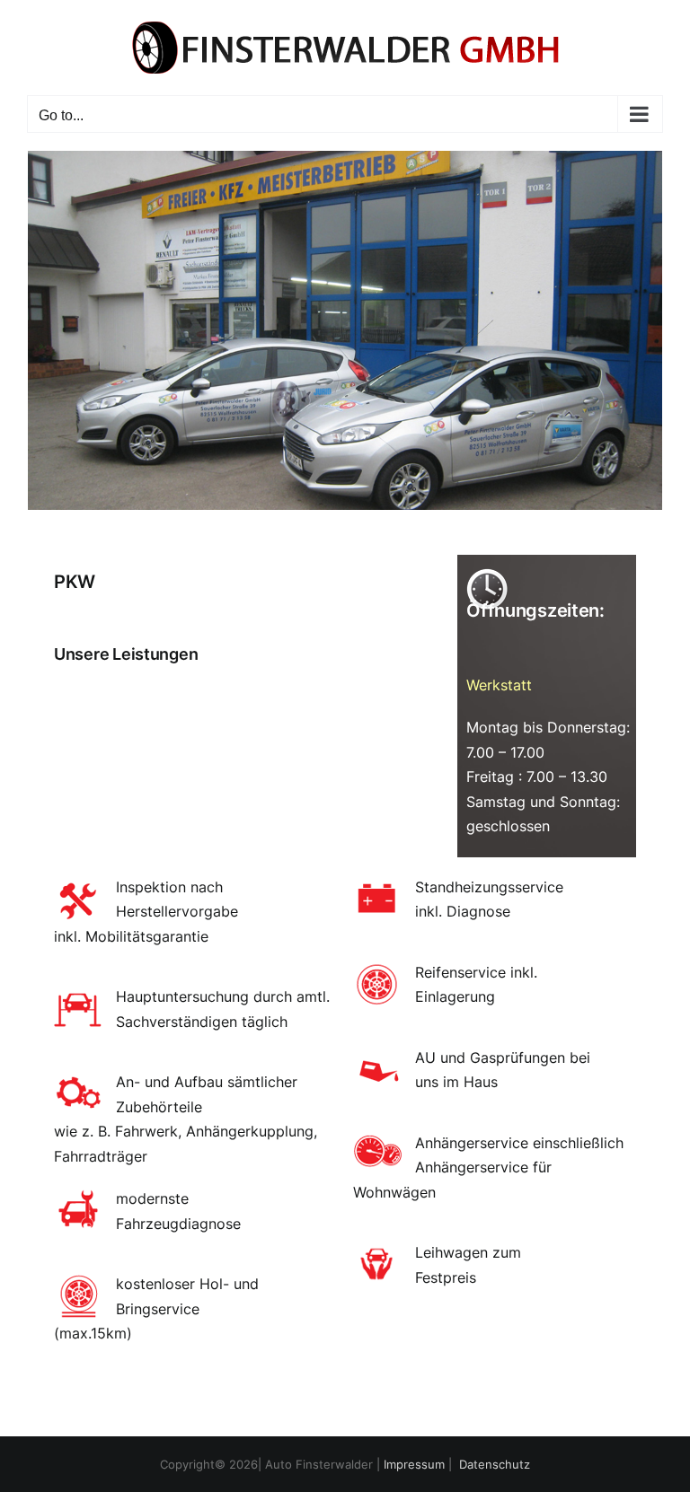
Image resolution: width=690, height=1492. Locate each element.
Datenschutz (494, 1464)
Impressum (414, 1464)
